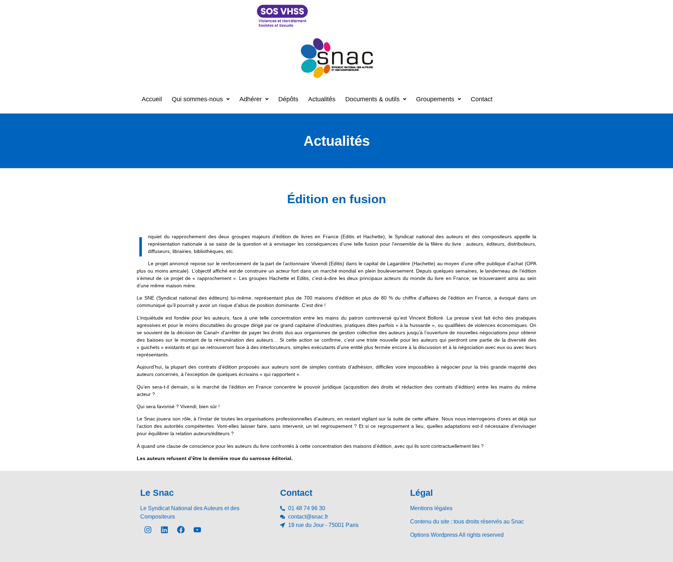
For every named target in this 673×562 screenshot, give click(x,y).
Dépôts (288, 99)
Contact (481, 99)
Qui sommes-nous (197, 99)
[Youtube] (197, 529)
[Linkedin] (164, 529)
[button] (200, 99)
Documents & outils (372, 99)
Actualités (321, 99)
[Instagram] (148, 529)
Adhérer (250, 99)
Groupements (435, 99)
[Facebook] (181, 529)
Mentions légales (431, 508)
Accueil (152, 99)
